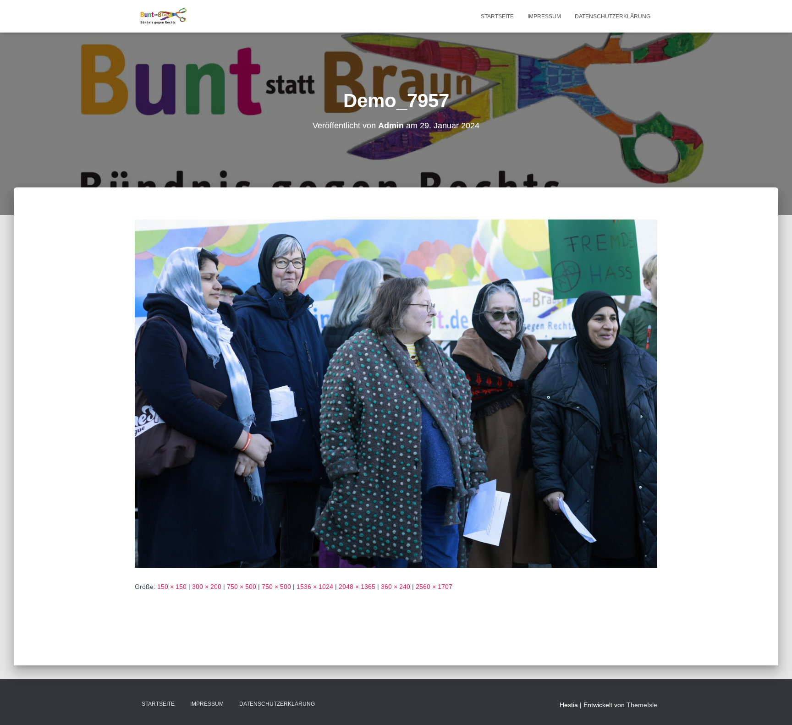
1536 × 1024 (315, 586)
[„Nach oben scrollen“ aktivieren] (774, 706)
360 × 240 (395, 586)
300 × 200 (206, 586)
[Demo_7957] (396, 393)
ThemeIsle (642, 705)
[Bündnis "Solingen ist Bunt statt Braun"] (163, 16)
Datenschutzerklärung (612, 16)
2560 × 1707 (434, 586)
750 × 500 (241, 586)
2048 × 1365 (357, 586)
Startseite (497, 16)
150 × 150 (172, 586)
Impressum (544, 16)
